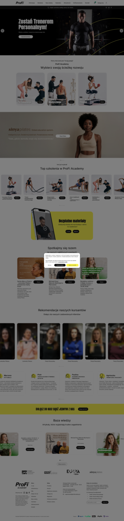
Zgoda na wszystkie (72, 265)
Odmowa (49, 265)
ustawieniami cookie (62, 262)
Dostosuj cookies (60, 265)
